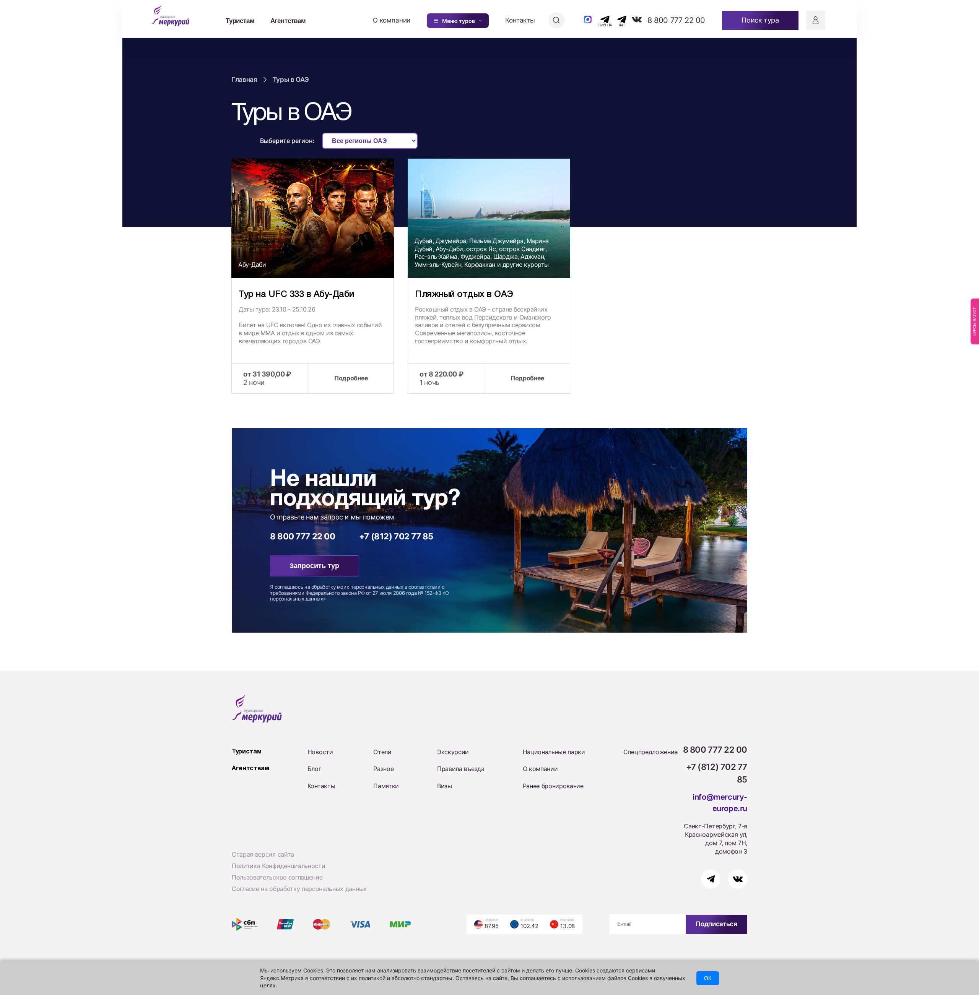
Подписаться (716, 924)
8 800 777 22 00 (676, 20)
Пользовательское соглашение (277, 877)
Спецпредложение (650, 752)
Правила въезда (461, 769)
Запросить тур (314, 566)
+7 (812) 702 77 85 (396, 536)
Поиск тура (760, 20)
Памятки (386, 786)
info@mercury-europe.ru (720, 802)
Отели (382, 752)
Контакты (520, 20)
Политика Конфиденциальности (278, 866)
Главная (244, 79)
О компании (391, 20)
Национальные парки (554, 752)
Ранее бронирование (553, 786)
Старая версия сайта (263, 854)
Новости (320, 752)
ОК (707, 978)
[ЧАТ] (617, 19)
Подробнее (351, 378)
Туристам (240, 20)
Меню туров (458, 21)
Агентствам (288, 20)
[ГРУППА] (598, 19)
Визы (444, 786)
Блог (314, 769)
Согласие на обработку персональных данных (299, 889)
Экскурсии (453, 752)
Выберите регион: (287, 140)
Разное (383, 769)
